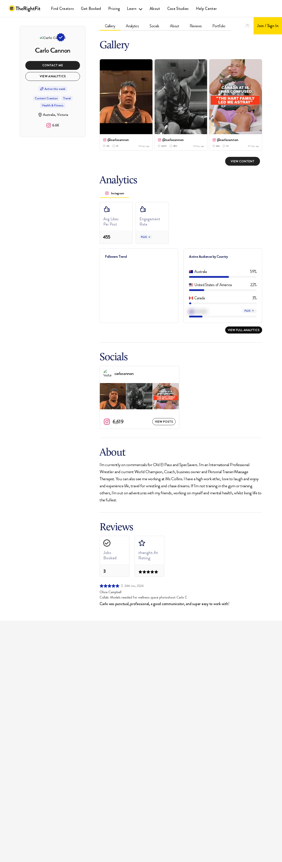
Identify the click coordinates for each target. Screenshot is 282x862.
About (155, 8)
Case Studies (178, 8)
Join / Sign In (267, 26)
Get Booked (91, 8)
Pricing (114, 8)
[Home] (24, 8)
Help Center (206, 8)
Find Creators (62, 8)
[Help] (247, 25)
